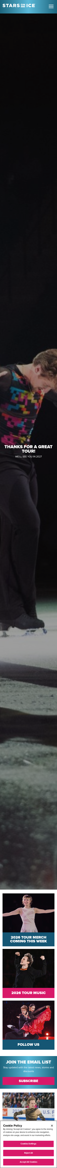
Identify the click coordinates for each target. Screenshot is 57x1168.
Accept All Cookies (28, 1162)
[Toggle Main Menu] (51, 6)
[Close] (51, 1125)
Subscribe (28, 1081)
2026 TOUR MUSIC (28, 993)
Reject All (28, 1153)
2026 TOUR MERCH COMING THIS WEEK (28, 939)
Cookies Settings (28, 1143)
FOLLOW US (28, 1044)
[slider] (28, 451)
